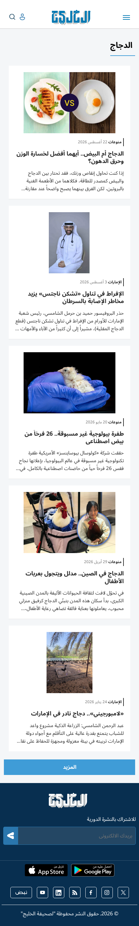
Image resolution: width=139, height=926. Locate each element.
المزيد (69, 767)
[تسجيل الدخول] (17, 17)
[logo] (72, 17)
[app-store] (46, 872)
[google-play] (92, 872)
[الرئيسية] (69, 803)
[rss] (75, 892)
